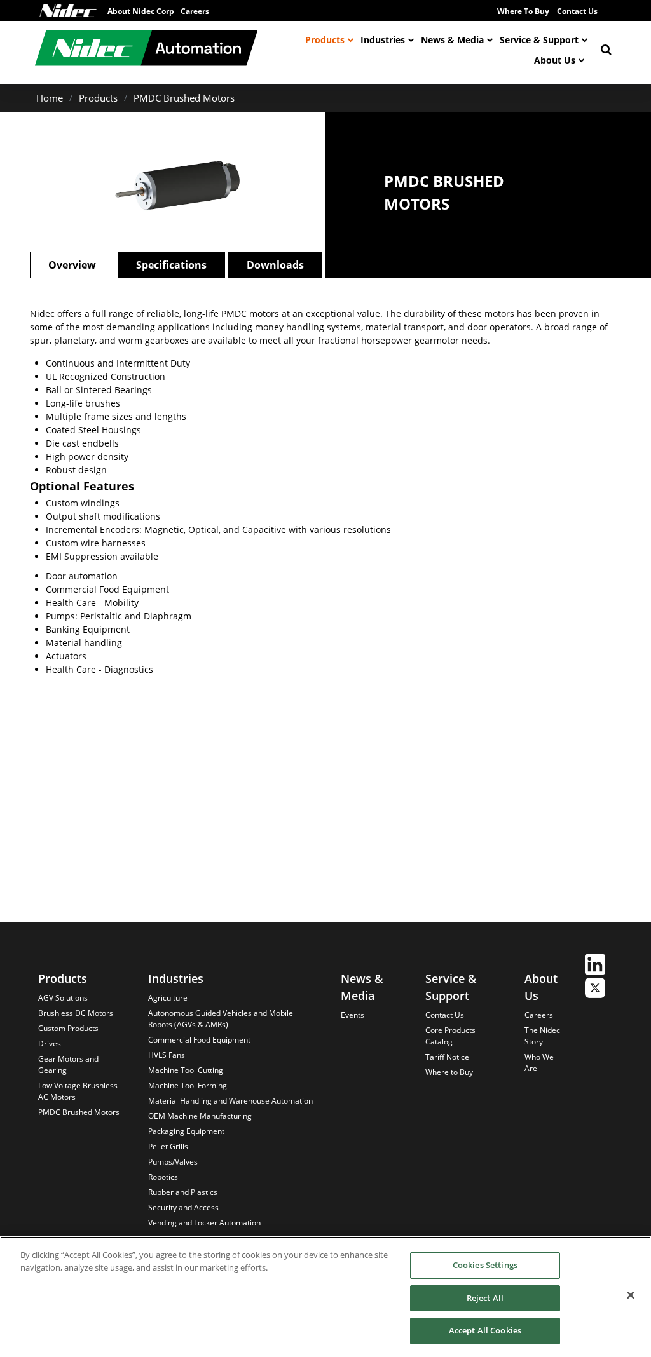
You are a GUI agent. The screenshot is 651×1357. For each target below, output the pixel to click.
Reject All (485, 1298)
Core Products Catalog (450, 1036)
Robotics (163, 1176)
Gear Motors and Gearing (68, 1064)
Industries (382, 40)
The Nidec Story (542, 1036)
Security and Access (183, 1207)
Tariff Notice (447, 1056)
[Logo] (68, 10)
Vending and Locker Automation (204, 1222)
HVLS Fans (166, 1055)
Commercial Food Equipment (199, 1039)
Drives (49, 1043)
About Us (554, 60)
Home (49, 97)
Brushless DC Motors (75, 1013)
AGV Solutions (63, 997)
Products (325, 40)
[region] (325, 1296)
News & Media (452, 40)
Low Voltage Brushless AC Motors (78, 1091)
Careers (538, 1014)
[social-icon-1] (595, 966)
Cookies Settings (485, 1265)
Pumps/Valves (173, 1161)
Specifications (171, 265)
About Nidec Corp (140, 11)
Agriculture (168, 997)
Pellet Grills (168, 1146)
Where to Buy (449, 1072)
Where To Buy (523, 11)
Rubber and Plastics (182, 1192)
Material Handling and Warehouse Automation (230, 1100)
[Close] (631, 1295)
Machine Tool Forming (187, 1085)
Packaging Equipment (186, 1131)
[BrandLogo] (146, 50)
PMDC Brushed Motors (184, 97)
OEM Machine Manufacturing (200, 1116)
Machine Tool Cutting (185, 1070)
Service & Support (539, 40)
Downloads (275, 265)
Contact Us (577, 11)
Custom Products (68, 1028)
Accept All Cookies (485, 1330)
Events (352, 1014)
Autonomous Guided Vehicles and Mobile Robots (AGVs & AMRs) (220, 1019)
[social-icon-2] (595, 989)
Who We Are (539, 1062)
